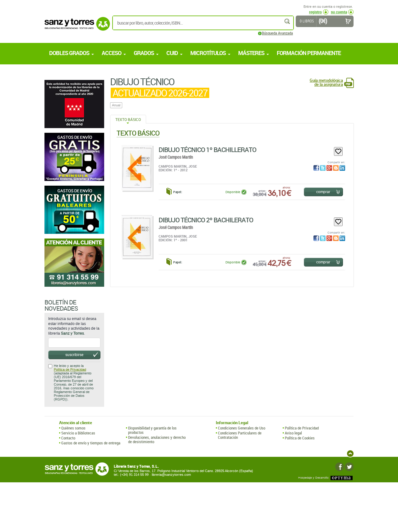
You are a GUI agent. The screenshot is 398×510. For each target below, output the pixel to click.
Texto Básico (128, 119)
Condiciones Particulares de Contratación (239, 435)
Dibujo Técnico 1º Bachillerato (207, 149)
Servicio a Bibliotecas (78, 433)
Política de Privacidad (70, 370)
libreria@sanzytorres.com (171, 475)
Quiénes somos (73, 428)
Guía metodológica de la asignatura (326, 82)
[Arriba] (350, 453)
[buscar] (287, 21)
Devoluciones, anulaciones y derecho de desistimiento (157, 439)
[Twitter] (349, 466)
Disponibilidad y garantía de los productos (152, 430)
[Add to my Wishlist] (338, 151)
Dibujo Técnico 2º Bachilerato (206, 220)
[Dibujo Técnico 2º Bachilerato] (136, 236)
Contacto (68, 438)
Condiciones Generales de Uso (241, 428)
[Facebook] (339, 466)
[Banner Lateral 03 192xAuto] (74, 263)
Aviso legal (293, 433)
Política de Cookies (300, 438)
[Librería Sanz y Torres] (75, 27)
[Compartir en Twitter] (323, 168)
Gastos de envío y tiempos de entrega (90, 443)
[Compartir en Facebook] (316, 168)
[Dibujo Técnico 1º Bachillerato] (136, 168)
